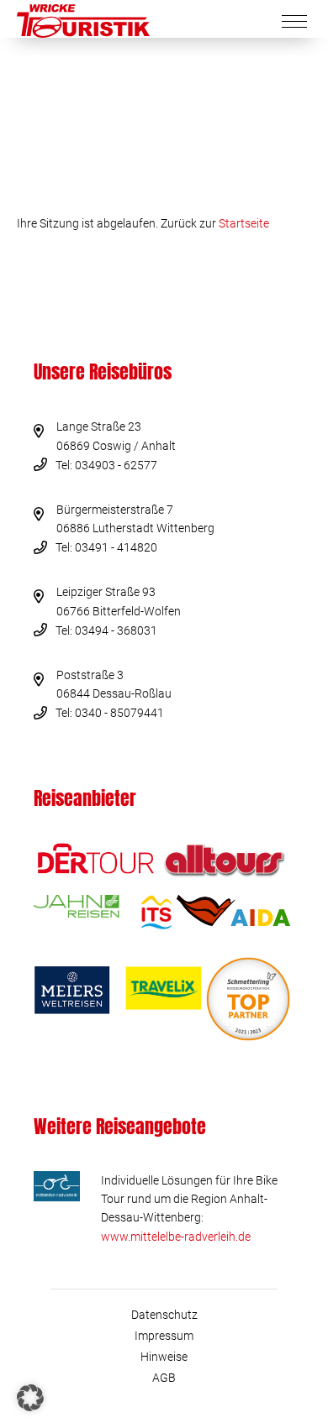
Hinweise (164, 1356)
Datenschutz (164, 1314)
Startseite (244, 223)
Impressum (164, 1335)
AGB (164, 1377)
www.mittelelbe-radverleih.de (176, 1236)
